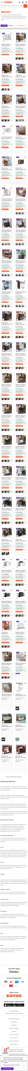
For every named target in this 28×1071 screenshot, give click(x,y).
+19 (25, 58)
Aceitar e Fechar (7, 1068)
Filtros (5, 25)
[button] (11, 25)
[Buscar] (25, 6)
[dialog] (14, 1063)
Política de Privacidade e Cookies (11, 1065)
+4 (25, 120)
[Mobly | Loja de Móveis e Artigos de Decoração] (8, 2)
